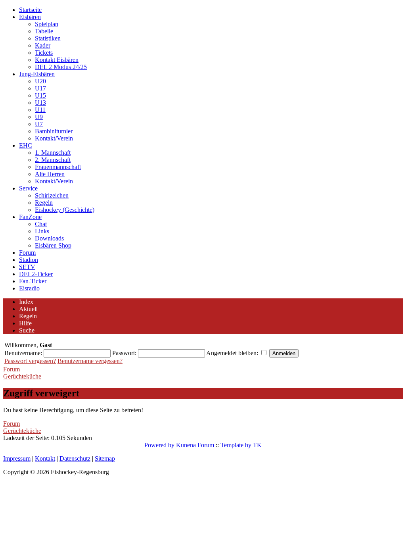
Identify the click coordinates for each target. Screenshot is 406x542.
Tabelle (44, 31)
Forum (27, 252)
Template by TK (241, 445)
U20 (40, 81)
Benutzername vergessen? (90, 360)
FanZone (30, 216)
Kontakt (45, 458)
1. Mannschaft (53, 152)
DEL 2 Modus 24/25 (61, 66)
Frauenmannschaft (58, 166)
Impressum (17, 458)
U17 (40, 88)
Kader (42, 45)
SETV (27, 266)
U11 (40, 109)
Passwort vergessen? (30, 360)
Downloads (49, 238)
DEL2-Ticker (36, 274)
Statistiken (48, 38)
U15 (40, 95)
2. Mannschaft (53, 159)
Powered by (159, 445)
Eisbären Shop (53, 245)
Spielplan (46, 24)
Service (28, 188)
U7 (39, 124)
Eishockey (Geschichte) (64, 209)
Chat (41, 224)
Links (42, 231)
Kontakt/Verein (54, 138)
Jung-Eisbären (37, 74)
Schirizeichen (52, 195)
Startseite (30, 9)
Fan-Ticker (32, 281)
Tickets (44, 52)
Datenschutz (74, 458)
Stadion (28, 259)
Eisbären (30, 16)
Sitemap (105, 458)
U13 (40, 102)
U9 (39, 116)
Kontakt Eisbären (57, 59)
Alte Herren (50, 174)
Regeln (44, 202)
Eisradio (29, 288)
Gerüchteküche (22, 376)
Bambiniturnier (54, 131)
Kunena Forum (195, 445)
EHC (25, 145)
